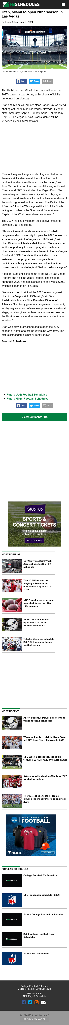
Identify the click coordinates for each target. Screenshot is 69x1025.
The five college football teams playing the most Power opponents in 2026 (44, 798)
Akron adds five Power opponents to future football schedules (36, 622)
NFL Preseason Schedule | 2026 (41, 895)
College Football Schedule (34, 986)
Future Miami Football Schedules (27, 398)
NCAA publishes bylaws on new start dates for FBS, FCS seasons (38, 603)
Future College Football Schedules (43, 914)
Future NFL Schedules (36, 953)
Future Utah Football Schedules (27, 394)
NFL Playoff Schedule (34, 996)
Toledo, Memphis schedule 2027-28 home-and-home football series (38, 642)
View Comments (32, 417)
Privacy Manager (34, 1019)
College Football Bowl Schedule (34, 988)
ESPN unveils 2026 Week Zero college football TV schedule (37, 564)
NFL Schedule (34, 993)
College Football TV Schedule (40, 875)
